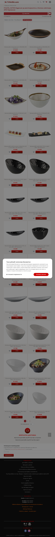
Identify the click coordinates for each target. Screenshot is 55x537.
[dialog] (27, 268)
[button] (14, 274)
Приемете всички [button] (41, 274)
